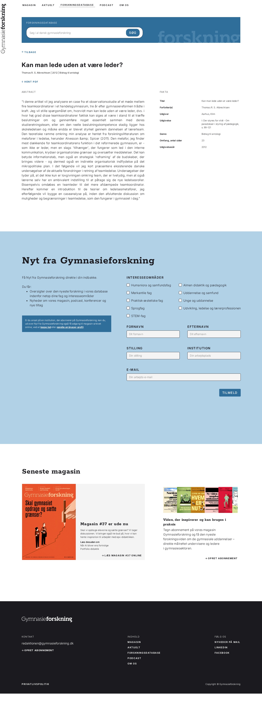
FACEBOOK (222, 653)
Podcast (134, 658)
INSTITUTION (199, 348)
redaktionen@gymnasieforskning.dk (47, 643)
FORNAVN (135, 327)
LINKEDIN (221, 647)
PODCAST (106, 5)
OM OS (124, 5)
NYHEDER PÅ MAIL (227, 642)
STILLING (135, 348)
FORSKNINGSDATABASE (77, 4)
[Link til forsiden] (3, 51)
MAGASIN (29, 5)
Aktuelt (134, 647)
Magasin (134, 642)
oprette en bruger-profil (70, 327)
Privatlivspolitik (35, 684)
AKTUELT (48, 5)
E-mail (133, 370)
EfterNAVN (198, 327)
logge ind (45, 327)
